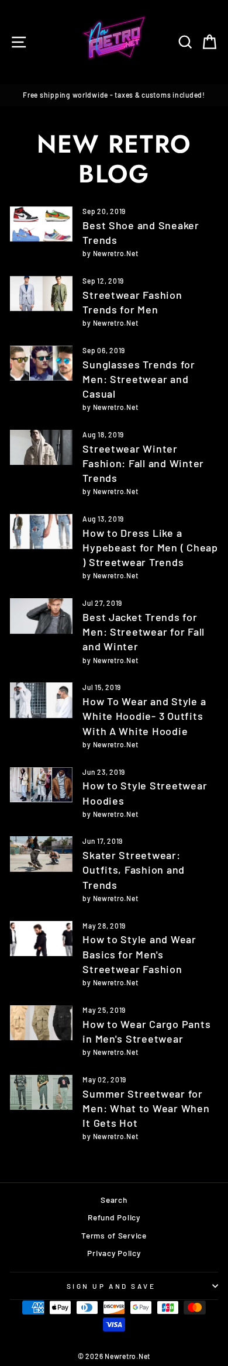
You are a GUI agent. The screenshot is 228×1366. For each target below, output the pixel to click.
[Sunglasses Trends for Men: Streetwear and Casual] (41, 363)
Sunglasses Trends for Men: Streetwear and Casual (138, 379)
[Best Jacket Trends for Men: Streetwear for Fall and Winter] (41, 615)
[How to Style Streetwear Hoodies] (41, 784)
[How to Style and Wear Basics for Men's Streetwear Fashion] (41, 938)
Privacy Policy (113, 1253)
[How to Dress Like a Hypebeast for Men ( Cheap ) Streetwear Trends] (41, 531)
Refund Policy (114, 1217)
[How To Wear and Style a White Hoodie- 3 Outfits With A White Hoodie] (41, 700)
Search (114, 1200)
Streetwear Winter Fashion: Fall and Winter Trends (143, 463)
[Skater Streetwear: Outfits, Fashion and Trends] (41, 853)
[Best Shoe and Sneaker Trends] (41, 224)
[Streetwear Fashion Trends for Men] (41, 293)
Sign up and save (111, 1286)
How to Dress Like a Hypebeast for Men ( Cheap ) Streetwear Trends (149, 547)
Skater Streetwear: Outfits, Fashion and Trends (133, 869)
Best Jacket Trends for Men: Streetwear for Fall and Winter (143, 631)
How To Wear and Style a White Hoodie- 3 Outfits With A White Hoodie (144, 716)
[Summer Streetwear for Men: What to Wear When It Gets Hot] (41, 1092)
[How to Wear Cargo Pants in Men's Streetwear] (41, 1022)
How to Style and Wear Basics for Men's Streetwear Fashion (139, 954)
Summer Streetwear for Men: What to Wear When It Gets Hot (145, 1108)
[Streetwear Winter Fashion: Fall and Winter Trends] (41, 447)
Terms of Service (114, 1235)
